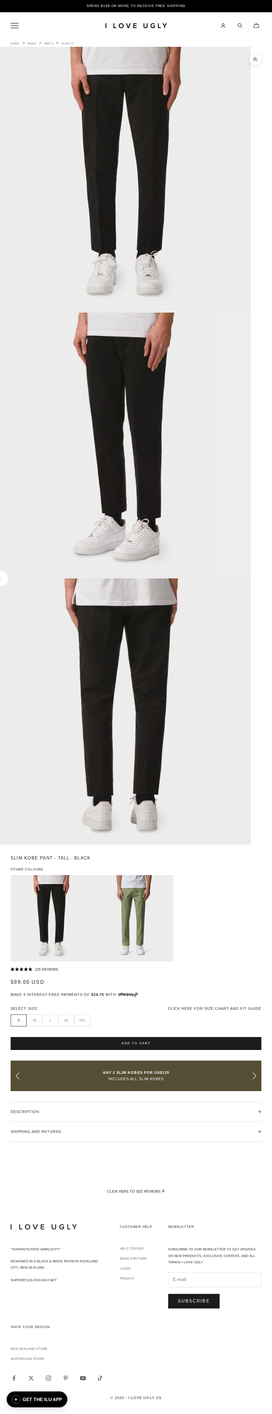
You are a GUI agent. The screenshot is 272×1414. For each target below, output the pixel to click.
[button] (136, 970)
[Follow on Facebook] (14, 1378)
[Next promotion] (254, 1076)
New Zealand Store (29, 1349)
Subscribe (194, 1301)
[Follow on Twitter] (31, 1378)
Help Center (131, 1248)
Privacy (127, 1278)
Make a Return (133, 1258)
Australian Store (27, 1359)
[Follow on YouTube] (83, 1378)
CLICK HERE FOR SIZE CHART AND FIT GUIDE (214, 1008)
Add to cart (135, 1043)
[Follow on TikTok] (100, 1378)
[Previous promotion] (18, 1076)
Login (125, 1268)
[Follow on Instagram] (48, 1378)
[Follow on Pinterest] (65, 1378)
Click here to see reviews (133, 1191)
